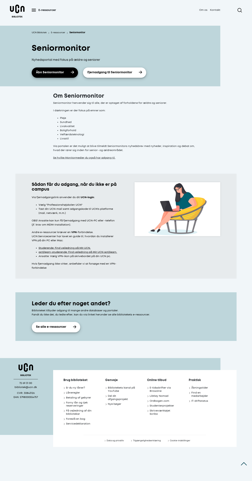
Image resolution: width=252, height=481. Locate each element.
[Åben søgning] (240, 10)
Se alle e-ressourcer (51, 327)
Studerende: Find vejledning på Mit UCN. (65, 248)
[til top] (244, 464)
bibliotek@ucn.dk (26, 387)
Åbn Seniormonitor (50, 72)
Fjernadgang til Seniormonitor (109, 72)
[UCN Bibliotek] (17, 14)
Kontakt (215, 10)
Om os (203, 10)
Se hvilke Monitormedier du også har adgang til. (84, 158)
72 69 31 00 (25, 383)
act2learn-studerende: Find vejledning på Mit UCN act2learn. (78, 252)
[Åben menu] (34, 10)
